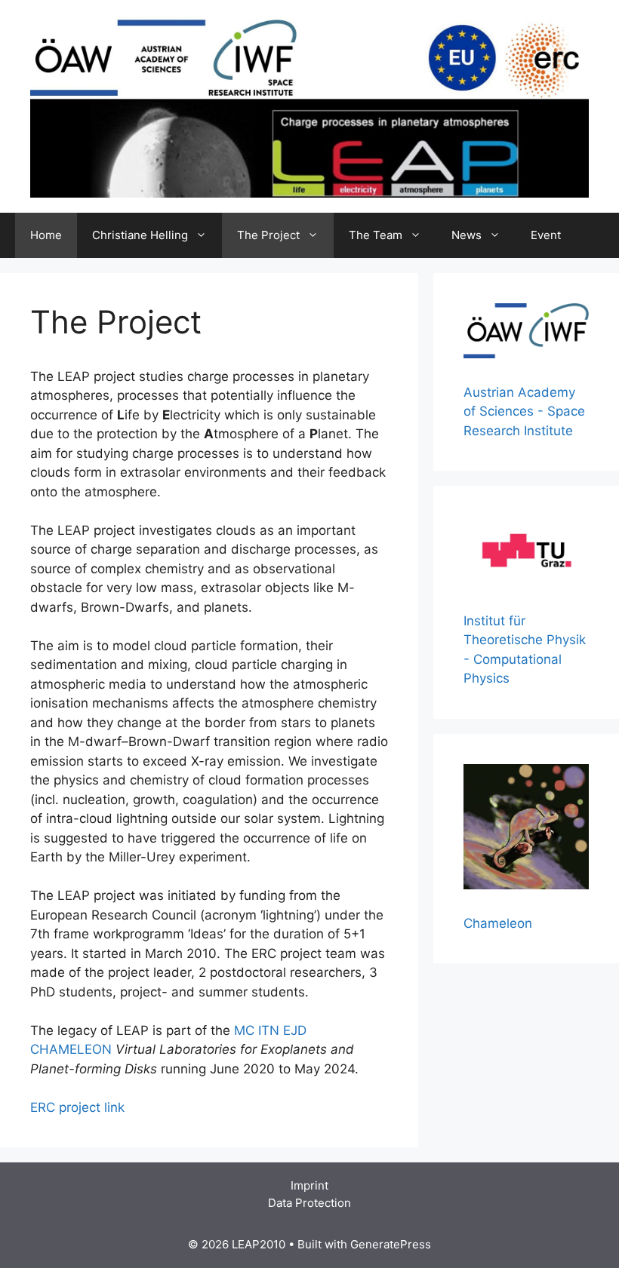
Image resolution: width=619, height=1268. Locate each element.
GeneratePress (390, 1244)
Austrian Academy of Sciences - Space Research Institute (524, 411)
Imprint (309, 1185)
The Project (268, 235)
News (466, 235)
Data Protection (309, 1203)
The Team (375, 235)
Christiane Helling (140, 235)
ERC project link (77, 1107)
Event (546, 235)
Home (46, 235)
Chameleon (497, 923)
